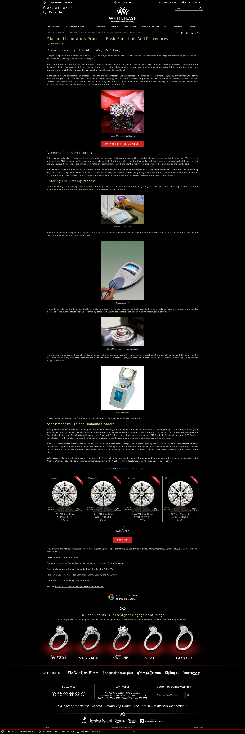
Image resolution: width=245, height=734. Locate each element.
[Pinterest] (187, 33)
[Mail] (196, 33)
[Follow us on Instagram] (72, 696)
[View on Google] (132, 722)
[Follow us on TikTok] (84, 696)
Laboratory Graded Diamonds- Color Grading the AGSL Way (85, 569)
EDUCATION (130, 26)
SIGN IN (164, 2)
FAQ (166, 26)
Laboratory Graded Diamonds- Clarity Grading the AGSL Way (87, 574)
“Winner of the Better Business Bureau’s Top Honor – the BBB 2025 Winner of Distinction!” (122, 706)
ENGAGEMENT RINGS (74, 26)
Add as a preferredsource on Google (126, 597)
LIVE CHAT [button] (55, 12)
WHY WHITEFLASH (150, 26)
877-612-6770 (59, 8)
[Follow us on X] (60, 696)
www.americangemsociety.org (91, 461)
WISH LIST (176, 2)
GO (188, 695)
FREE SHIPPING (60, 2)
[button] (44, 12)
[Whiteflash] (122, 15)
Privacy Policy (198, 727)
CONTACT (192, 26)
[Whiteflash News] (192, 33)
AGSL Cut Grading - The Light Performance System (79, 586)
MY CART (189, 2)
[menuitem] (53, 26)
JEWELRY (115, 26)
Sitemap (46, 727)
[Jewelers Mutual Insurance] (101, 722)
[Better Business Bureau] (84, 722)
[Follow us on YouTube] (78, 696)
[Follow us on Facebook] (53, 696)
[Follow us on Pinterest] (66, 696)
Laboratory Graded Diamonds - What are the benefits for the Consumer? (91, 563)
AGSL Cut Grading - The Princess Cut (74, 580)
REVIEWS (178, 26)
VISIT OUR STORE (124, 2)
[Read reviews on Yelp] (119, 722)
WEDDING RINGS (97, 26)
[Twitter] (182, 33)
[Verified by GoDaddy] (151, 722)
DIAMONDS (53, 26)
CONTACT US (122, 686)
